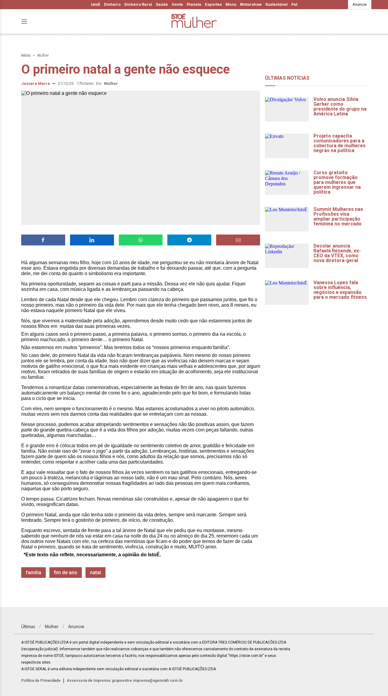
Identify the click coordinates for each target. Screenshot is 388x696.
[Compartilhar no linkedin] (92, 240)
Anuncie (360, 4)
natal (95, 572)
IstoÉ (95, 4)
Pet (294, 4)
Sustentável (276, 4)
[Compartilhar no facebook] (43, 240)
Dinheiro (112, 4)
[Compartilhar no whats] (141, 240)
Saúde (162, 4)
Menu (231, 4)
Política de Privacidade (41, 680)
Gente (177, 4)
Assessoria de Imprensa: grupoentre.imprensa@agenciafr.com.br (125, 680)
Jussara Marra (35, 83)
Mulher (43, 55)
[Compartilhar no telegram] (189, 240)
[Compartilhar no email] (238, 240)
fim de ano (65, 572)
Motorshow (251, 4)
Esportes (213, 4)
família (33, 572)
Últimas (28, 626)
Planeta (194, 4)
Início (25, 55)
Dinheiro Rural (138, 4)
